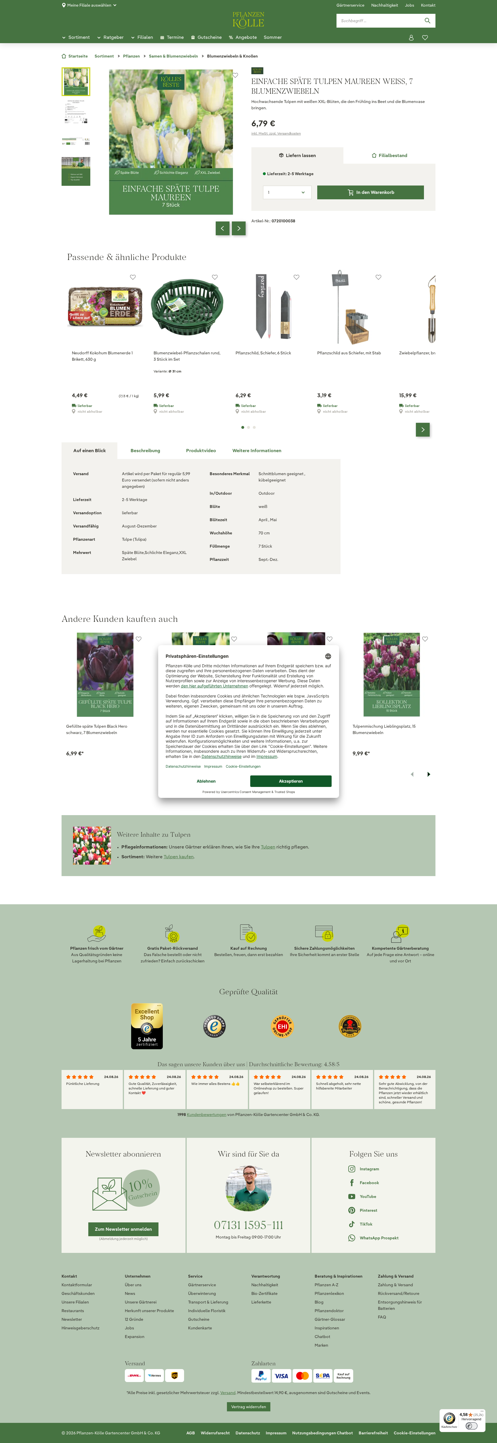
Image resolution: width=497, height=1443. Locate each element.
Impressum (276, 1433)
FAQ (382, 1317)
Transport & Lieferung (208, 1302)
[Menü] (482, 1412)
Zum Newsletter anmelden (123, 1229)
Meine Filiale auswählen (89, 5)
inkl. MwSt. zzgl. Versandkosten (276, 133)
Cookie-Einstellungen (414, 1433)
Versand (228, 1392)
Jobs (409, 5)
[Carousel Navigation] (231, 228)
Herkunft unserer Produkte (149, 1310)
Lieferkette (261, 1302)
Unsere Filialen (75, 1302)
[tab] (389, 155)
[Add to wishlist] (139, 639)
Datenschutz (248, 1433)
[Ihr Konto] (411, 37)
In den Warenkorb (375, 192)
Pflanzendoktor (329, 1310)
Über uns (133, 1284)
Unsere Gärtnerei (140, 1302)
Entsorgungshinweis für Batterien (400, 1305)
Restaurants (73, 1310)
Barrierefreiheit (373, 1433)
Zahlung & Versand (395, 1284)
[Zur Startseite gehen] (248, 19)
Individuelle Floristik (206, 1310)
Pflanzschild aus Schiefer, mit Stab (349, 353)
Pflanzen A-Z (326, 1284)
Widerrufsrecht (215, 1433)
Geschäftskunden (78, 1293)
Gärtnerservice (350, 5)
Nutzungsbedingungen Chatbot (322, 1433)
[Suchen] (427, 21)
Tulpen (268, 847)
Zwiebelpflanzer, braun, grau (425, 353)
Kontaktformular (77, 1284)
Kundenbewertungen (206, 1114)
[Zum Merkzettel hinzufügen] (235, 75)
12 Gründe (134, 1319)
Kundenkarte (200, 1328)
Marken (321, 1345)
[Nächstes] (239, 228)
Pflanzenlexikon (329, 1293)
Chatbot (322, 1336)
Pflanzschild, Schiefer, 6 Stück (263, 353)
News (130, 1293)
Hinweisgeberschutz (81, 1328)
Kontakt (428, 5)
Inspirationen (327, 1328)
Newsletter (72, 1319)
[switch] (471, 1425)
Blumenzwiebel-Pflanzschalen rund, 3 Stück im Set (187, 356)
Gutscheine (198, 1319)
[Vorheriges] (223, 228)
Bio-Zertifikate (264, 1293)
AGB (190, 1433)
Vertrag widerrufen (248, 1406)
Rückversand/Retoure (398, 1293)
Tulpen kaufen (179, 857)
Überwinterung (202, 1293)
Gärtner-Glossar (330, 1319)
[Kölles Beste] (343, 70)
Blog (319, 1302)
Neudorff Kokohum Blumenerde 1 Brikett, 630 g (102, 356)
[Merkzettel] (425, 37)
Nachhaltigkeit (384, 5)
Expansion (134, 1336)
